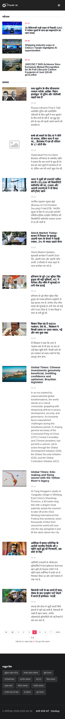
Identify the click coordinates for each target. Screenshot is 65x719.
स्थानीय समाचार (25, 679)
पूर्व (12, 632)
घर (6, 632)
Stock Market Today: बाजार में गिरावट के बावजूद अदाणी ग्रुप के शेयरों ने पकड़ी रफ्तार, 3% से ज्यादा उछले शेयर (46, 237)
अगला (58, 632)
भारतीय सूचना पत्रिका (31, 673)
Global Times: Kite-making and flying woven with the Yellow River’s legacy (45, 476)
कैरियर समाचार (23, 686)
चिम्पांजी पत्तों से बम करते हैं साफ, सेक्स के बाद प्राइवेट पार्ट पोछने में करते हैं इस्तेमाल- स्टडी (47, 593)
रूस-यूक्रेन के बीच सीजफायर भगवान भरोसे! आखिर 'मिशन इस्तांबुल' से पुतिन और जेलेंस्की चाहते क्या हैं (46, 93)
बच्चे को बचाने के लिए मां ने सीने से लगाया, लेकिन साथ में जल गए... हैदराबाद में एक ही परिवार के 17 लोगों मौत (46, 140)
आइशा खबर (8, 686)
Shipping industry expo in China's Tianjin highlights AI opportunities (41, 48)
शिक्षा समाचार (51, 679)
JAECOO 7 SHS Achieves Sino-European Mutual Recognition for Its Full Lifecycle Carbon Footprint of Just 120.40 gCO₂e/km (43, 69)
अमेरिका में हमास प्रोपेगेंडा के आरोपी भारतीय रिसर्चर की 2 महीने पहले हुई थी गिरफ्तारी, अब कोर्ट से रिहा (46, 547)
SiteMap (55, 711)
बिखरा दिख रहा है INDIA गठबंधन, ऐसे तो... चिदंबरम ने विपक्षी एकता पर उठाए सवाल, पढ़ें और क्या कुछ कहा (46, 328)
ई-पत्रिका (27, 692)
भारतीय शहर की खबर (11, 692)
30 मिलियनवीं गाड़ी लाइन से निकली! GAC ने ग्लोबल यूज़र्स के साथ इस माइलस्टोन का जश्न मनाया (43, 30)
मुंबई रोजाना (47, 673)
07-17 (27, 23)
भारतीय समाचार (38, 686)
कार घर (38, 679)
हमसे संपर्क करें (42, 711)
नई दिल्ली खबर (9, 679)
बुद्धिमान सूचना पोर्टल (11, 673)
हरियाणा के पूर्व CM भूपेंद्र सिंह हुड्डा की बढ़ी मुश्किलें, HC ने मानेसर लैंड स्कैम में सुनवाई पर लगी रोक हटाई (45, 281)
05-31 (27, 60)
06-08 (27, 41)
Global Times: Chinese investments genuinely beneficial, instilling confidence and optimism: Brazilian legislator (45, 375)
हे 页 (32, 638)
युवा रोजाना (40, 692)
